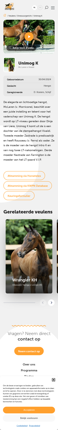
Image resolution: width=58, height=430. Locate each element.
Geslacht (11, 86)
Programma (29, 370)
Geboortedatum (15, 79)
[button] (53, 379)
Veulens (12, 16)
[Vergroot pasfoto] (9, 64)
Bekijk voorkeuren (29, 418)
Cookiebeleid (22, 426)
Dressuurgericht (24, 16)
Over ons (29, 364)
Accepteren (29, 410)
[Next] (51, 302)
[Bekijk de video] (29, 36)
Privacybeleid (34, 426)
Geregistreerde (14, 92)
